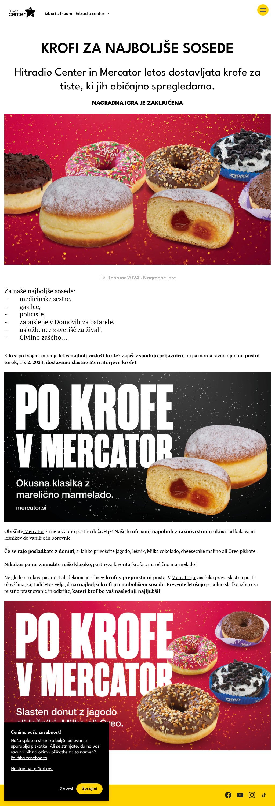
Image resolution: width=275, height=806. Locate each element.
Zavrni (66, 789)
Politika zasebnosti (29, 758)
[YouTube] (240, 795)
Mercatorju (184, 577)
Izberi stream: (59, 14)
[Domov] (22, 12)
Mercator (33, 531)
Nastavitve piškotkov (32, 769)
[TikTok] (263, 795)
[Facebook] (228, 795)
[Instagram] (252, 795)
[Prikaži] (263, 10)
